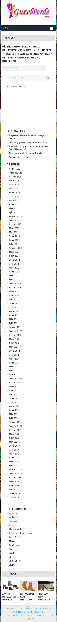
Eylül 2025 (14, 212)
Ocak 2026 (14, 196)
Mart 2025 (14, 232)
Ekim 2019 (14, 461)
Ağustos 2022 (15, 327)
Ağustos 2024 (15, 248)
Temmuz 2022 (15, 331)
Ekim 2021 (14, 367)
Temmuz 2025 (15, 220)
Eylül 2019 (14, 465)
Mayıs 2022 (14, 339)
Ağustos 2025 (15, 216)
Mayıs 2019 (14, 481)
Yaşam (12, 565)
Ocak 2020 (14, 450)
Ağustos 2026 (15, 169)
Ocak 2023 (14, 307)
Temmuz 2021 (15, 378)
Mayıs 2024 (14, 252)
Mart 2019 (14, 489)
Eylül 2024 (14, 244)
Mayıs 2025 (14, 228)
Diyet (11, 525)
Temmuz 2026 (15, 173)
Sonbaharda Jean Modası (20, 157)
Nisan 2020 (14, 438)
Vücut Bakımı (15, 561)
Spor (11, 557)
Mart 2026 (14, 188)
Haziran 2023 (15, 287)
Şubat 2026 (14, 192)
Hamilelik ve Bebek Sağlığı (20, 533)
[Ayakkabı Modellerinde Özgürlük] (10, 586)
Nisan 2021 (14, 390)
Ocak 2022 (14, 355)
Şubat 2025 (14, 236)
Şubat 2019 (14, 493)
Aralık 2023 (14, 268)
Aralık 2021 (14, 359)
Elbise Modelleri (16, 529)
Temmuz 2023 (15, 283)
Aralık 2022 (14, 311)
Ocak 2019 (14, 497)
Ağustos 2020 (15, 422)
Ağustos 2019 (15, 469)
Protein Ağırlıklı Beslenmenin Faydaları (26, 153)
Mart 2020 (14, 442)
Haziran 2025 (15, 224)
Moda (30, 615)
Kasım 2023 (14, 272)
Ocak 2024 (14, 264)
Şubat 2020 (14, 446)
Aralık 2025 (14, 200)
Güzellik (17, 615)
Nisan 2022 (14, 343)
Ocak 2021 (14, 402)
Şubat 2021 (14, 398)
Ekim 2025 (14, 208)
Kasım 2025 (14, 204)
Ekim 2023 (14, 276)
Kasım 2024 (14, 240)
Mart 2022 (14, 347)
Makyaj (12, 541)
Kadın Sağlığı (15, 537)
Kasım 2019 (14, 458)
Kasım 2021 (14, 363)
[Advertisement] (28, 106)
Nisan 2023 (14, 295)
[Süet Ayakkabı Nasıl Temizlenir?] (28, 586)
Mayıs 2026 (14, 181)
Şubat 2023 (14, 303)
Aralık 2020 (14, 406)
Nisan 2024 (14, 256)
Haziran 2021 (15, 382)
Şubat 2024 (14, 260)
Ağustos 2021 (15, 374)
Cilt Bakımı (13, 521)
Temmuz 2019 (15, 473)
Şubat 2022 (14, 351)
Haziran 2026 (15, 177)
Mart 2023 (14, 299)
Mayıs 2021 (14, 386)
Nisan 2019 (14, 485)
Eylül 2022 (14, 323)
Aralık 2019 (14, 454)
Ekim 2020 (14, 414)
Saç (10, 549)
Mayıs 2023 (14, 291)
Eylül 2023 (14, 279)
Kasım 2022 (14, 315)
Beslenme (13, 517)
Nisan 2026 (14, 184)
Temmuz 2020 (15, 426)
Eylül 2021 (14, 370)
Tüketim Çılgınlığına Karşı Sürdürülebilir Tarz (29, 142)
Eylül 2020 (14, 418)
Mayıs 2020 (14, 434)
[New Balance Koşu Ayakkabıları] (46, 586)
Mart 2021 (14, 394)
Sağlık (11, 553)
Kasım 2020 (14, 410)
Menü (5, 28)
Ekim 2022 (14, 319)
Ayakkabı (13, 513)
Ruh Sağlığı (14, 545)
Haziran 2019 (15, 477)
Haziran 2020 (15, 430)
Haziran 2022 (15, 335)
